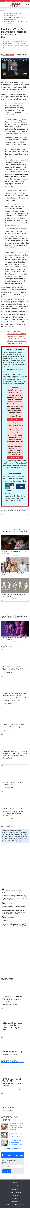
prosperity (17, 341)
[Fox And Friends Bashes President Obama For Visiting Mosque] (15, 714)
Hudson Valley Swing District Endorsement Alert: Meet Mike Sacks (15, 1135)
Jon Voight (20, 336)
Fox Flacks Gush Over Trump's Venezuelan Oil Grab (12, 999)
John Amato (5, 1033)
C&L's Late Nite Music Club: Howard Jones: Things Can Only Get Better (12, 1026)
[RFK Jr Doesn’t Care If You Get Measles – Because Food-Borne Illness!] (12, 1070)
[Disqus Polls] (15, 865)
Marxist (10, 338)
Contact (15, 1189)
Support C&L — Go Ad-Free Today (15, 1)
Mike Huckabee (19, 338)
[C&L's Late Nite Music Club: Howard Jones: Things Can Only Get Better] (12, 1014)
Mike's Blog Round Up (12, 1051)
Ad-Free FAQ (22, 465)
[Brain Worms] (12, 1098)
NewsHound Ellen (7, 1089)
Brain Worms (8, 1107)
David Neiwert (8, 55)
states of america (13, 343)
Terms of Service (14, 840)
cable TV (10, 331)
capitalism (18, 331)
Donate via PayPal (20, 486)
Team (15, 1183)
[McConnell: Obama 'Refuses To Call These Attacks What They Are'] (15, 656)
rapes (24, 341)
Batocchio (5, 1054)
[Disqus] (15, 907)
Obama (10, 341)
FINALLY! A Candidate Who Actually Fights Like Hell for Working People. (16, 1142)
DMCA (15, 1198)
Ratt (3, 1110)
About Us (15, 1186)
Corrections (15, 1202)
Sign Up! (7, 1171)
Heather (4, 1004)
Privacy (15, 1195)
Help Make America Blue (13, 1148)
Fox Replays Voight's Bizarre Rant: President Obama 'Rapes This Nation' (13, 33)
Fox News (16, 334)
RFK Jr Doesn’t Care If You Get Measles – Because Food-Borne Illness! (12, 1082)
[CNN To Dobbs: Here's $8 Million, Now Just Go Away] (15, 772)
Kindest (9, 490)
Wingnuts (24, 343)
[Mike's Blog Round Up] (12, 1042)
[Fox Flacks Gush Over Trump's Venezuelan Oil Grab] (12, 988)
